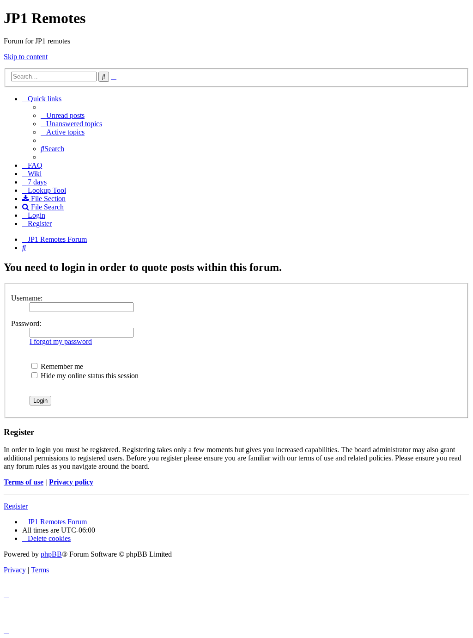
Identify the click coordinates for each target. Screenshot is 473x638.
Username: (26, 298)
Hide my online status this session (89, 376)
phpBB (51, 554)
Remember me (61, 366)
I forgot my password (61, 341)
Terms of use (23, 482)
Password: (26, 323)
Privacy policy (71, 482)
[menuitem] (63, 115)
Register (16, 506)
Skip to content (26, 57)
